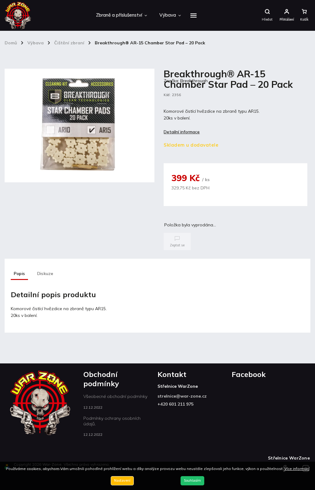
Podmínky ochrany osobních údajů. (112, 421)
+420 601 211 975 (175, 404)
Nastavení (122, 480)
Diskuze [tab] (45, 273)
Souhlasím (192, 480)
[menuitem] (121, 15)
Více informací (296, 468)
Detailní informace (182, 132)
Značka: (186, 80)
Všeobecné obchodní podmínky (115, 396)
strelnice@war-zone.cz (182, 396)
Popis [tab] (19, 273)
